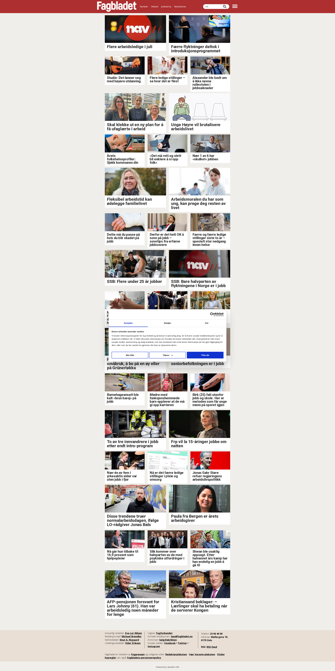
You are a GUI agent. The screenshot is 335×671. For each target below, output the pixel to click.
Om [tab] (206, 323)
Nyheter (144, 6)
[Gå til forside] (116, 6)
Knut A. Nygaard (129, 639)
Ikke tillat (130, 355)
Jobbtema (166, 6)
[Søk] (224, 6)
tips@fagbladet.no (182, 636)
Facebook (170, 643)
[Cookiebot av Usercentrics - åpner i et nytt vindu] (212, 314)
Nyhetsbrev (180, 6)
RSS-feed (211, 646)
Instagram (154, 646)
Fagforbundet (164, 633)
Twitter (182, 643)
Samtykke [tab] (128, 323)
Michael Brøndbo (131, 636)
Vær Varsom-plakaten (202, 654)
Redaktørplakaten (176, 654)
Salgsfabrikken (168, 639)
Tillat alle (205, 355)
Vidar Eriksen (133, 643)
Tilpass (166, 355)
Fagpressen (138, 654)
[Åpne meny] (234, 6)
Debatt (154, 6)
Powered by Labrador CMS (167, 667)
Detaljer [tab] (167, 323)
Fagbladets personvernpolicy (144, 657)
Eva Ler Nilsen (133, 633)
